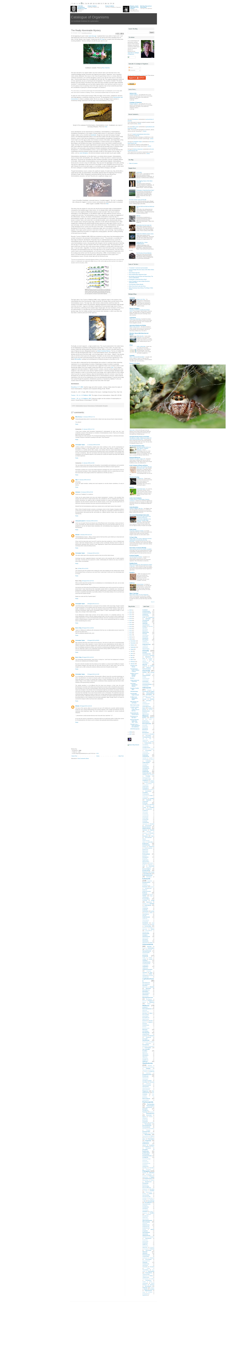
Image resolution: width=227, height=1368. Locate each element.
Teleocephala (148, 1250)
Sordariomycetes (146, 1228)
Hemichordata (145, 933)
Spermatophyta (146, 1232)
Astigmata (144, 702)
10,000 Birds (133, 317)
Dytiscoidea (150, 842)
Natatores (150, 1022)
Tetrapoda (144, 1262)
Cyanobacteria (145, 816)
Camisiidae (152, 741)
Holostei (144, 948)
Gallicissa (132, 583)
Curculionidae (145, 813)
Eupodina (152, 886)
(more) (139, 123)
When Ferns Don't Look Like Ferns (137, 286)
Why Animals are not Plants (134, 702)
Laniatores (145, 960)
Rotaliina (150, 1193)
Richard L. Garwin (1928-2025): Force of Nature (134, 7)
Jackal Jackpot (140, 584)
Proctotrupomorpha (147, 1155)
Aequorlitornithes (146, 624)
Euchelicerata (148, 873)
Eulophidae (149, 880)
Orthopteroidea (145, 1077)
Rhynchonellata (145, 1186)
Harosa (152, 929)
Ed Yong (102, 39)
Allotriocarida (145, 632)
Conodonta (144, 798)
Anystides (150, 658)
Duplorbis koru (140, 478)
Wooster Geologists (134, 308)
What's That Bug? (134, 593)
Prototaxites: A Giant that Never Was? (138, 279)
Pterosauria (148, 1169)
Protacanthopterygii (146, 1158)
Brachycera (144, 731)
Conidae (151, 795)
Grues (153, 924)
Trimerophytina (145, 1278)
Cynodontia (144, 821)
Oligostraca (144, 1056)
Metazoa (151, 1002)
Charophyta (145, 770)
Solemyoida (144, 1223)
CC (77, 4)
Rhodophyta (145, 1183)
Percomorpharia (146, 1127)
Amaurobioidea (145, 635)
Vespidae (152, 1287)
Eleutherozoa (145, 849)
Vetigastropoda (148, 1290)
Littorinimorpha (145, 976)
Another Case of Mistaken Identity (134, 675)
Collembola (152, 789)
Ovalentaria (148, 1083)
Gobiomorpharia (145, 920)
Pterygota (105, 405)
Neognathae (145, 1035)
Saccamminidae (145, 1195)
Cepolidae (144, 758)
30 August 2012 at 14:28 (93, 674)
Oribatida (148, 1068)
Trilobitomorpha (145, 1277)
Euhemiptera (149, 876)
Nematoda (144, 1023)
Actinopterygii (145, 620)
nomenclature (148, 1047)
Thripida (148, 1268)
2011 (130, 635)
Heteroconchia (145, 938)
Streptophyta (145, 1242)
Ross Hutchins (106, 67)
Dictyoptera (151, 833)
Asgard (152, 691)
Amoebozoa (145, 638)
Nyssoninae (144, 1052)
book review (148, 719)
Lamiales (144, 959)
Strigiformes (145, 1244)
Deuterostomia (146, 827)
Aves (143, 708)
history (151, 942)
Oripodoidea (144, 1070)
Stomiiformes (145, 1239)
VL (83, 4)
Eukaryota (146, 879)
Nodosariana (151, 1046)
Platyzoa (152, 1136)
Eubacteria (145, 872)
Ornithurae (145, 1076)
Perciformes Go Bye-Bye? (134, 717)
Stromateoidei (145, 1245)
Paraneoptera (150, 1105)
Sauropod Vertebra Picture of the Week (139, 436)
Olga (76, 479)
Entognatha (144, 858)
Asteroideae (148, 700)
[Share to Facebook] (121, 34)
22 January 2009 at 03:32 (87, 492)
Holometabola (79, 405)
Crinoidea (152, 807)
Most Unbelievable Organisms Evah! (138, 274)
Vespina (146, 1289)
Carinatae (152, 748)
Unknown (77, 492)
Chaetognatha (145, 763)
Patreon (144, 1116)
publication (151, 1172)
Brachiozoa (145, 729)
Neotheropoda (145, 1041)
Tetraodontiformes (146, 1260)
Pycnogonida (148, 1174)
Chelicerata (145, 771)
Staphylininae (145, 1236)
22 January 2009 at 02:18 (84, 479)
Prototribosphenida (146, 1163)
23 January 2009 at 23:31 (91, 520)
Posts (131, 67)
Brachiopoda (145, 728)
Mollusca (145, 1005)
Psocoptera (151, 1167)
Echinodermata (146, 845)
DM (88, 4)
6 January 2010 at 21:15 (86, 534)
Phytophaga (145, 1133)
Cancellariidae (145, 744)
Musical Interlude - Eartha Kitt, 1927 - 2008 (134, 721)
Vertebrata (144, 1287)
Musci (151, 1013)
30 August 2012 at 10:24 (88, 657)
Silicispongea (145, 1217)
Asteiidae (152, 696)
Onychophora (145, 1058)
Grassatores (145, 923)
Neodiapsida (145, 1032)
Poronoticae (148, 1148)
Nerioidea (152, 1041)
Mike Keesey (78, 416)
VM (113, 4)
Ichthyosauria (145, 954)
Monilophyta (145, 1007)
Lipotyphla (151, 975)
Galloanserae (149, 902)
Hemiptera (144, 935)
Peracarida (145, 1121)
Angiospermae (146, 644)
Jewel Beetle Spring (141, 488)
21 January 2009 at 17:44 (88, 429)
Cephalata (145, 755)
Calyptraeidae (145, 740)
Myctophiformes (145, 1017)
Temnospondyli (146, 1255)
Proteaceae (144, 1160)
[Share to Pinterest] (123, 34)
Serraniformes (145, 1215)
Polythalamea (145, 1143)
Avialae (150, 708)
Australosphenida (146, 703)
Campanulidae (148, 743)
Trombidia (152, 1278)
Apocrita (144, 664)
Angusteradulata (145, 648)
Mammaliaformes (146, 990)
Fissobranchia (145, 897)
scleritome (144, 1211)
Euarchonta (148, 867)
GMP (91, 4)
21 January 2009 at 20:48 (88, 463)
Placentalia (148, 1134)
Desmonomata (148, 825)
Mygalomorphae (145, 1019)
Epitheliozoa (145, 863)
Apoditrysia (144, 665)
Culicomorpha (145, 812)
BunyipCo (132, 572)
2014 (130, 628)
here (106, 126)
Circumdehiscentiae (146, 779)
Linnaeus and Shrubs (133, 666)
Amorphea (145, 640)
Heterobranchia (146, 936)
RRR (106, 4)
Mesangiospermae (147, 997)
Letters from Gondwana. (136, 498)
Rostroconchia (149, 1192)
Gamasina (144, 903)
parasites (145, 1109)
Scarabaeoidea (145, 1207)
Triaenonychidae (146, 1274)
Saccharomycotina (146, 1196)
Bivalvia (144, 717)
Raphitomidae (145, 1177)
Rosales (146, 1190)
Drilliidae (144, 842)
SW (108, 4)
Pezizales (148, 1130)
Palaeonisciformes (146, 1089)
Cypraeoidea (145, 823)
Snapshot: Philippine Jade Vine (136, 508)
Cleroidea (152, 780)
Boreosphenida (146, 723)
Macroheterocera (146, 982)
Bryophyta (152, 734)
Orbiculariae (144, 1067)
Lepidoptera (145, 966)
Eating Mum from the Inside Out (143, 225)
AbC (75, 4)
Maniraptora (145, 991)
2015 (130, 626)
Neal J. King (78, 628)
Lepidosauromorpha (147, 969)
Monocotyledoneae (147, 1008)
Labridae (150, 957)
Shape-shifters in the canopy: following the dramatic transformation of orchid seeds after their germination (141, 540)
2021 (130, 614)
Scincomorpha (145, 1210)
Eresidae (151, 863)
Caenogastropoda (146, 737)
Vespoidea (152, 1289)
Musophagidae (145, 1016)
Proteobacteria (145, 1161)
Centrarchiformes (145, 753)
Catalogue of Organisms (90, 17)
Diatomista (149, 831)
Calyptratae (144, 741)
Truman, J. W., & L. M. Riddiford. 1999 (81, 395)
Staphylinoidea (148, 1238)
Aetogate (144, 626)
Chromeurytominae (146, 777)
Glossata (144, 915)
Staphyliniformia (146, 1235)
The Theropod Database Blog (137, 445)
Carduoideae (145, 748)
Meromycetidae (145, 995)
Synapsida (132, 298)
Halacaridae (144, 929)
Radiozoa (151, 1175)
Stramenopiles (145, 1241)
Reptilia (152, 1177)
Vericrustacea (148, 1286)
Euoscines (144, 886)
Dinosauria (145, 836)
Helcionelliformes (148, 930)
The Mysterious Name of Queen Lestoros (134, 670)
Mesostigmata (149, 999)
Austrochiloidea (145, 705)
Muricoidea (144, 1013)
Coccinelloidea (149, 783)
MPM (99, 4)
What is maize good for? (135, 326)
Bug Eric (132, 487)
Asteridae (152, 699)
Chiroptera (144, 774)
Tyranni (150, 1281)
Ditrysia (144, 839)
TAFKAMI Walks (134, 691)
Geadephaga (145, 908)
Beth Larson (135, 126)
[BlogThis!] (118, 34)
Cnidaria (152, 782)
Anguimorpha (145, 647)
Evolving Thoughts (134, 555)
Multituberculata (145, 1011)
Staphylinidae (145, 1233)
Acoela (143, 617)
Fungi (152, 900)
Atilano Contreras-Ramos (103, 351)
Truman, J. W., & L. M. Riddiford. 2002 (81, 398)
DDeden (77, 534)
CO (81, 4)
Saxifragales (144, 1205)
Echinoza (144, 846)
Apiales (150, 659)
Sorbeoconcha (146, 1225)
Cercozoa (152, 759)
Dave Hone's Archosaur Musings (138, 547)
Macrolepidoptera (146, 984)
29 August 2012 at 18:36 (88, 628)
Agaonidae (150, 626)
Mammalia (148, 988)
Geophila (146, 912)
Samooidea (150, 1198)
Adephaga (144, 623)
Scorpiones (144, 1213)
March (132, 659)
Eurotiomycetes (148, 888)
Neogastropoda (145, 1034)
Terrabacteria (145, 1257)
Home (97, 756)
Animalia (145, 651)
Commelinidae (148, 791)
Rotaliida (144, 1193)
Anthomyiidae (145, 655)
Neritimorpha (148, 1043)
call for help (146, 738)
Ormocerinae (151, 1070)
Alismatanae (145, 630)
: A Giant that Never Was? (145, 190)
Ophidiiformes (145, 1059)
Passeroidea (149, 1115)
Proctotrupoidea (145, 1154)
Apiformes (144, 661)
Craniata (144, 807)
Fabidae (144, 895)
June (132, 653)
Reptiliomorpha (148, 1178)
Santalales (144, 1199)
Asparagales (149, 694)
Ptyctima (144, 1172)
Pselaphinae (145, 1164)
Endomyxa (144, 855)
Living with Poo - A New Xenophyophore (142, 243)
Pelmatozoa (144, 1118)
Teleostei (144, 1251)
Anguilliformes (145, 645)
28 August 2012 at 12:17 (93, 603)
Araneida (152, 672)
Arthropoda (146, 688)
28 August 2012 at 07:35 (88, 580)
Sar (144, 1201)
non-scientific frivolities (146, 1050)
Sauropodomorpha (146, 1204)
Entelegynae (145, 857)
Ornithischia (151, 1071)
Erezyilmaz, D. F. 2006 (77, 387)
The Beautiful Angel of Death (134, 694)
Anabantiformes (145, 642)
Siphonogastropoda (147, 1220)
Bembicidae (144, 712)
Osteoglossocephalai (146, 1080)
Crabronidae (151, 804)
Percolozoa (152, 1122)
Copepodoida (145, 801)
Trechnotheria (148, 1272)
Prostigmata (145, 1157)
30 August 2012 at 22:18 (86, 706)
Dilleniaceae (148, 834)
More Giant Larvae (134, 705)
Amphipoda (144, 641)
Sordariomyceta (145, 1226)
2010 (130, 637)
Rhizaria (152, 1180)
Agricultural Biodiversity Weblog (138, 325)
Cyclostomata (145, 819)
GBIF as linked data (141, 346)
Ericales (144, 864)
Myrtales (151, 1020)
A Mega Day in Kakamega (135, 318)
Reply (76, 424)
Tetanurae (152, 1257)
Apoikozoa (148, 667)
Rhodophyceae (148, 1181)
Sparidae (144, 1229)
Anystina (144, 659)
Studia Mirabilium (134, 507)
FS (72, 4)
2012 (130, 633)
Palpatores (145, 1091)
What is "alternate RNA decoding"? (137, 356)
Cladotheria (145, 780)
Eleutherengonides (148, 848)
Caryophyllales (148, 750)
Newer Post (74, 756)
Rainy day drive (140, 336)
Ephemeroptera (145, 861)
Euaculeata (151, 866)
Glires (151, 912)
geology (152, 911)
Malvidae (152, 987)
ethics (143, 866)
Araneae (144, 672)
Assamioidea (145, 696)
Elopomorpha (145, 851)
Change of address (92, 6)
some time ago (92, 36)
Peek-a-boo (132, 430)
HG (96, 4)
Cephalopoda (145, 756)
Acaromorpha (145, 615)
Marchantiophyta (146, 993)
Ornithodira (148, 1073)
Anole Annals (133, 529)
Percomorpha (148, 1124)
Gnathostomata (146, 917)
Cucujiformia (145, 810)
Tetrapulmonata (145, 1263)
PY (103, 4)
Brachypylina (145, 732)
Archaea (144, 676)
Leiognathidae (145, 965)
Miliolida (149, 1003)
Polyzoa (144, 1145)
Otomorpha (151, 1082)
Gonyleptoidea (145, 921)
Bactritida (151, 709)
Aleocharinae (145, 629)
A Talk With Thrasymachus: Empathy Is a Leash (82, 7)
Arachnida (146, 671)
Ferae (151, 895)
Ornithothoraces (146, 1074)
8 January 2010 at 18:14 (93, 553)
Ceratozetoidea (145, 759)
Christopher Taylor (80, 444)
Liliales (151, 972)
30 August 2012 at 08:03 (93, 640)
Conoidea (152, 798)
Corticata (144, 803)
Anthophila (152, 655)
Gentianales (145, 909)
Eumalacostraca (146, 882)
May (132, 655)
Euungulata (144, 894)
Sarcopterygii (151, 1201)
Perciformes (145, 1122)
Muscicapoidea (145, 1014)
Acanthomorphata (146, 612)
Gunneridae (147, 926)
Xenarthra (150, 1292)
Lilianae (144, 973)
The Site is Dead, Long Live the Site (137, 199)
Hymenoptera (151, 948)
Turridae (144, 1281)
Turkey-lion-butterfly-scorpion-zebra (144, 233)
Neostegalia (144, 1038)
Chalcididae (144, 765)
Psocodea (144, 1167)
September (133, 647)
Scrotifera (152, 1213)
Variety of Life (133, 93)
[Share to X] (120, 34)
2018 (130, 620)
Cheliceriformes (146, 773)
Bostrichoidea (145, 726)
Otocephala (144, 1082)
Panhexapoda (98, 405)
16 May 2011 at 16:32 (83, 568)
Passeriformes (150, 1113)
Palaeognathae (145, 1086)
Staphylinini (152, 1236)
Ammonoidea (145, 636)
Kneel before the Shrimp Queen (134, 713)
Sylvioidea (152, 1247)
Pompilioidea (151, 1145)
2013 (130, 630)
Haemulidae (150, 927)
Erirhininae (150, 864)
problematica (146, 1152)
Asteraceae (148, 697)
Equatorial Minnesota (135, 457)
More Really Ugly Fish (134, 272)
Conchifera (145, 792)
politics (143, 1139)
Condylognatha (145, 794)
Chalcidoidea (145, 767)
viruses (143, 1292)
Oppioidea (150, 1065)
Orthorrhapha (145, 1079)
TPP (111, 4)
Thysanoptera (145, 1269)
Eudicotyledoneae (147, 875)
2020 (130, 616)
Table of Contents (133, 163)
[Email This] (116, 34)
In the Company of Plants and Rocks (139, 465)
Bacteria (144, 709)
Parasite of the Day (134, 477)
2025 (130, 610)
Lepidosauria (145, 968)
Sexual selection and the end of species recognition (141, 549)
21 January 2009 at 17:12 (88, 416)
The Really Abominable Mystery (134, 685)
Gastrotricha (144, 906)
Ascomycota (145, 691)
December (133, 641)
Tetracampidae (148, 1259)
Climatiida (146, 782)
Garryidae (152, 903)
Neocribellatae (145, 1031)
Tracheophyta (151, 1271)
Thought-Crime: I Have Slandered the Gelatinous (135, 725)
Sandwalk (132, 355)
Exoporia (151, 894)
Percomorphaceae (146, 1125)
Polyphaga (148, 1140)
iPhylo (131, 345)
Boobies (132, 678)
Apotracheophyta (146, 669)
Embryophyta (146, 854)
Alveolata (144, 633)
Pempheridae (145, 1119)
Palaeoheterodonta (146, 1088)
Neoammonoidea (145, 1028)
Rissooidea (152, 1189)
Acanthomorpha (146, 611)
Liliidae (150, 974)
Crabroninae (148, 806)
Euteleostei (144, 889)
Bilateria (145, 716)
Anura (143, 658)
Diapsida (152, 830)
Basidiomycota (146, 711)
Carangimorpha (145, 746)
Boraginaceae (145, 720)
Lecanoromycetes (146, 963)
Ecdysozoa (145, 843)
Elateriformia (151, 846)
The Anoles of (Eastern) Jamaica (137, 530)
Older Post (121, 756)
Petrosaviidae (151, 1128)
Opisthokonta (147, 1063)
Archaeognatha (145, 679)
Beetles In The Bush (135, 363)
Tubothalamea (148, 1280)
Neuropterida (145, 1044)
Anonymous (135, 119)
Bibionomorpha (145, 714)
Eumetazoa (144, 883)
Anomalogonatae (146, 654)
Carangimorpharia (146, 747)
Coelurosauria (145, 786)
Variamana (152, 1284)
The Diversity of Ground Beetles (144, 253)
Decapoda (152, 823)
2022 (130, 612)
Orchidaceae (151, 1067)
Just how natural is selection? (136, 556)
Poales (151, 1137)
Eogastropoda (145, 860)
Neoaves (144, 1029)
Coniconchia (144, 795)
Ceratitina (151, 758)
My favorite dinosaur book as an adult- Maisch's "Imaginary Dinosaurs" (144, 448)
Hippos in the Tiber (141, 299)
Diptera (152, 836)
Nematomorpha (145, 1025)
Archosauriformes (146, 682)
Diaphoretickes (146, 828)
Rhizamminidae (145, 1180)
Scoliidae (151, 1211)
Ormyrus (145, 1071)
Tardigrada (152, 1248)
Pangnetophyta (145, 1100)
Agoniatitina (144, 627)
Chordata (148, 776)
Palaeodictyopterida (146, 1085)
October (133, 645)
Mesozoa (144, 1000)
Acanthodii (145, 610)
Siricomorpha (146, 1222)
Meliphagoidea (145, 994)
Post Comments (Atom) (83, 758)
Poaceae (146, 1137)
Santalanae (152, 1199)
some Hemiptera (83, 153)
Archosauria (145, 681)
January (133, 663)
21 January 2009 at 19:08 (93, 444)
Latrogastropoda (146, 962)
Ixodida (143, 957)
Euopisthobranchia (146, 885)
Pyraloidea (144, 1175)
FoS (98, 753)
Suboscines (144, 1247)
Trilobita (151, 1275)
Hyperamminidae (148, 949)
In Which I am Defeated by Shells (134, 698)
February (133, 661)
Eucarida (152, 872)
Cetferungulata (146, 762)
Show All (152, 601)
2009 (130, 639)
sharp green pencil (80, 520)
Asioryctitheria (150, 693)
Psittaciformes (145, 1166)
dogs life (137, 135)
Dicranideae (144, 833)
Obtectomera (145, 1053)
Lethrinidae (148, 971)
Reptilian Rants (133, 563)
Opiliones (145, 1061)
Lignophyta (144, 972)
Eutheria (144, 893)
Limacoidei (144, 975)
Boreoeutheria (145, 722)
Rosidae (152, 1190)
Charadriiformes (145, 768)
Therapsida (144, 1266)
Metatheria (150, 1000)
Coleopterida (145, 789)
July (132, 651)
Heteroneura (145, 942)
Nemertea (144, 1026)
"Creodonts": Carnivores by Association (138, 268)
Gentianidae (145, 911)
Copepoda (148, 800)
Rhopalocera (145, 1184)
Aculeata (144, 622)
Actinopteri (148, 618)
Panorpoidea (150, 1104)
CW (86, 4)
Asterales (144, 699)
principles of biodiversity (148, 1150)
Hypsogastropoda (146, 951)
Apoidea (152, 666)
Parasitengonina (148, 1107)
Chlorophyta (151, 774)
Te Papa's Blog (133, 537)
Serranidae (148, 1214)
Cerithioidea (148, 761)
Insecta (85, 405)
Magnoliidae (144, 985)
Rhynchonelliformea (146, 1187)
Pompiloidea (146, 1146)
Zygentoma (144, 1295)
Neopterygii (148, 1037)
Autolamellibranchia (146, 706)
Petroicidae (144, 1128)
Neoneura (151, 1035)
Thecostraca (145, 1265)
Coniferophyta (145, 797)
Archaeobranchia (145, 678)
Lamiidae (150, 959)
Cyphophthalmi (145, 822)
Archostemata (145, 685)
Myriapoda (144, 1020)
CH (79, 4)
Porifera (152, 1146)
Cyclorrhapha (145, 817)
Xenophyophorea (146, 1293)
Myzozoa (144, 1022)
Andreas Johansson (138, 149)
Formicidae (144, 900)
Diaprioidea (144, 830)
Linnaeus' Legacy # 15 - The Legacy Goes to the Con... (134, 709)
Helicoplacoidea (145, 932)
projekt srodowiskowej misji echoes (141, 134)
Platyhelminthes (145, 1136)
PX (101, 4)
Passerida (144, 1112)
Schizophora (145, 1208)
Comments (132, 70)
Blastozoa (152, 717)
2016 (130, 624)
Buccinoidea (148, 735)
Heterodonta (145, 939)
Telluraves (144, 1253)
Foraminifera (146, 899)
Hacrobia (144, 927)
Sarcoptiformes (148, 1202)
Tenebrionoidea (145, 1256)
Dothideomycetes (146, 840)
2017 (130, 622)
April (132, 657)
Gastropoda (147, 905)
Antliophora (148, 657)
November (133, 643)
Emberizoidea (145, 852)
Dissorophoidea (148, 837)
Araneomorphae (146, 675)
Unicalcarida (145, 1283)
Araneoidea (148, 674)
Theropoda (152, 1266)
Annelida (144, 652)
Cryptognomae (148, 809)
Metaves (144, 1002)
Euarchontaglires (146, 869)
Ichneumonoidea (146, 952)
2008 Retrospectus (134, 729)
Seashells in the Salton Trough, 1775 (137, 458)
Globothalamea (145, 914)
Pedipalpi (150, 1116)
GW (94, 4)
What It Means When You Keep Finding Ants (139, 594)
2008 (130, 732)
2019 (130, 618)
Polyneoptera (151, 1139)
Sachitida (144, 1198)
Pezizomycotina (146, 1131)
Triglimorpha (144, 1275)
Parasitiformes (145, 1110)
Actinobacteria (151, 617)
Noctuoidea (144, 1046)
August (132, 649)
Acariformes (145, 614)
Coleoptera (145, 788)
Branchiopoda (145, 734)
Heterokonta (145, 941)
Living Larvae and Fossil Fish (134, 681)
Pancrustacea (91, 405)
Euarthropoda (146, 870)
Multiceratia (144, 1010)
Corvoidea (144, 804)
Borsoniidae (144, 725)
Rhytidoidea (144, 1189)
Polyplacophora (145, 1142)
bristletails (93, 135)
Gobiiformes (144, 918)
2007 (130, 734)
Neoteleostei (145, 1040)
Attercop (138, 215)
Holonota (149, 946)
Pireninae (152, 1133)
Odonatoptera (145, 1055)
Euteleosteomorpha (146, 891)
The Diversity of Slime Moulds (136, 284)
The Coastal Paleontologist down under (139, 515)
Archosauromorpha (147, 684)
